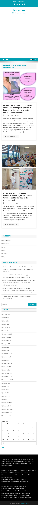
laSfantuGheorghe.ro (20, 486)
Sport (5, 257)
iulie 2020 (6, 386)
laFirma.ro (15, 461)
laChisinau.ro (16, 463)
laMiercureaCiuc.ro (7, 477)
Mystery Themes (25, 503)
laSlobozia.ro (17, 495)
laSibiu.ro (4, 495)
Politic (5, 250)
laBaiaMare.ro (18, 491)
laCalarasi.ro (11, 475)
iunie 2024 (6, 360)
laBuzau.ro (5, 475)
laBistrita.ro (26, 491)
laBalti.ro (10, 465)
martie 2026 (6, 331)
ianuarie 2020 (7, 406)
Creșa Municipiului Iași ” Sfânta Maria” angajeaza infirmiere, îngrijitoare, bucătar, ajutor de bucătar (17, 276)
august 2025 (6, 344)
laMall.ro (4, 461)
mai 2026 (6, 324)
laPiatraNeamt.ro (25, 463)
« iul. (3, 447)
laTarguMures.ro (14, 497)
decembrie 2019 (8, 409)
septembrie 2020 (8, 380)
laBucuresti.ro (13, 470)
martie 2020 (6, 399)
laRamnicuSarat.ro (21, 479)
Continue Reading (12, 136)
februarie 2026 (7, 334)
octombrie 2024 (7, 353)
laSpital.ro (17, 459)
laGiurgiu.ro (31, 475)
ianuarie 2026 (7, 337)
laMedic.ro (11, 459)
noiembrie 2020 (7, 373)
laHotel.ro (23, 459)
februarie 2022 (7, 363)
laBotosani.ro (5, 493)
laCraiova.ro (5, 473)
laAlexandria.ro (20, 488)
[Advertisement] (19, 38)
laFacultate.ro (22, 461)
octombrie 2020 (7, 376)
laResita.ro (18, 493)
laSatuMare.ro (26, 493)
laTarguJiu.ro (6, 497)
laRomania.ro (5, 470)
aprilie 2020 (6, 396)
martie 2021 (6, 370)
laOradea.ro (5, 479)
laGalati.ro (11, 473)
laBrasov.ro (5, 486)
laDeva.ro (18, 475)
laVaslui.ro (5, 488)
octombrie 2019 (7, 416)
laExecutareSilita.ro (7, 463)
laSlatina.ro (10, 495)
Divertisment (7, 240)
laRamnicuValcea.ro (7, 481)
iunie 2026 (6, 321)
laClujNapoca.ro (22, 470)
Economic (6, 243)
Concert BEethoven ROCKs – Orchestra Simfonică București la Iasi (17, 297)
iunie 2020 (6, 389)
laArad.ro (4, 491)
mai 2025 (6, 350)
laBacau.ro (10, 491)
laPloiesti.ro (18, 473)
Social (5, 253)
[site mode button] (31, 59)
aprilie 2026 (6, 327)
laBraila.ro (12, 493)
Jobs (4, 247)
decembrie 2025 (8, 340)
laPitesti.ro (12, 479)
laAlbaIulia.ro (11, 488)
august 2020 (6, 383)
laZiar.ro (9, 461)
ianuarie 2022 (7, 366)
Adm (18, 115)
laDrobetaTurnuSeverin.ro (20, 481)
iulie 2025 (6, 347)
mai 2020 (6, 393)
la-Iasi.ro (19, 10)
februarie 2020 (7, 402)
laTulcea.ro (23, 497)
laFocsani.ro (24, 475)
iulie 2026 (6, 317)
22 (28, 436)
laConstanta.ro (32, 470)
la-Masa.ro (30, 459)
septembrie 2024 (8, 357)
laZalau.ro (29, 497)
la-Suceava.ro (30, 461)
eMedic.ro (4, 459)
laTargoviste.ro (25, 495)
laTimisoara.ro (27, 473)
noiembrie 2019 (7, 412)
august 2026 (6, 314)
